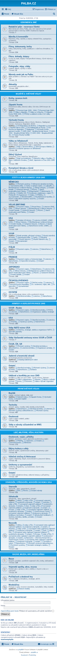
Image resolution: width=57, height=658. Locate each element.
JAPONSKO (14, 267)
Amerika (46, 502)
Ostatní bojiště (21, 399)
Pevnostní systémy (18, 545)
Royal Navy (36, 207)
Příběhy (40, 195)
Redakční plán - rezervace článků (24, 27)
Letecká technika (28, 348)
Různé (34, 189)
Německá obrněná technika (43, 184)
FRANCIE (13, 257)
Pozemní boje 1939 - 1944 (27, 110)
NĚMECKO (14, 182)
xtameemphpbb (7, 639)
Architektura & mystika (43, 197)
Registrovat (20, 597)
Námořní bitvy (22, 397)
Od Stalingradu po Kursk (36, 127)
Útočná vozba (37, 282)
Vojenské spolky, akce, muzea (23, 567)
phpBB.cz (34, 652)
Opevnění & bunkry (28, 261)
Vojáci (32, 195)
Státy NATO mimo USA (19, 328)
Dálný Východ (15, 154)
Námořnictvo (46, 249)
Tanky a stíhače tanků (34, 186)
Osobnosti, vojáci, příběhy (21, 437)
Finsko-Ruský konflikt (22, 135)
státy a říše (28, 500)
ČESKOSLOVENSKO (18, 280)
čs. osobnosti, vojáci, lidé (41, 284)
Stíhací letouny (40, 188)
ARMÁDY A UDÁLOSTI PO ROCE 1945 (28, 303)
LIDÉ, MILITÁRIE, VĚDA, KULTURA (28, 432)
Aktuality (13, 84)
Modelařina (14, 585)
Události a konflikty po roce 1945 (24, 375)
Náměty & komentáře (18, 37)
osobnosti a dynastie (24, 502)
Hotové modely (24, 589)
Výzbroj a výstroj (26, 322)
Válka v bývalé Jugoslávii (44, 381)
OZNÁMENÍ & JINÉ (29, 22)
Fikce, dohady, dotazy (19, 56)
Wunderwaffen (27, 197)
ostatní (37, 502)
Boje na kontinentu (24, 158)
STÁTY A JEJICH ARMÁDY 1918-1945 (28, 177)
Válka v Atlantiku (21, 112)
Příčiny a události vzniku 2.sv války (37, 114)
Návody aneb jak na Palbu (21, 74)
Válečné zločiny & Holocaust (22, 456)
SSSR (11, 233)
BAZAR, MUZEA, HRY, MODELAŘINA (28, 554)
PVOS (50, 310)
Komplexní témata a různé (21, 168)
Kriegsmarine (34, 191)
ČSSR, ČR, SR (15, 344)
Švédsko (33, 369)
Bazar (11, 559)
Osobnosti (13, 416)
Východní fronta (16, 120)
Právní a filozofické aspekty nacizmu (22, 198)
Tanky (35, 237)
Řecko (25, 490)
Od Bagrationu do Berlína (26, 126)
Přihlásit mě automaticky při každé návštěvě (35, 611)
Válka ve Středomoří (18, 141)
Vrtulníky (14, 322)
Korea (19, 381)
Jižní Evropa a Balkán (44, 147)
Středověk (13, 496)
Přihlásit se (6, 597)
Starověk (13, 486)
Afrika (19, 500)
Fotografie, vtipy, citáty (19, 66)
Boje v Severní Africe (25, 147)
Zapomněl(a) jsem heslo (10, 611)
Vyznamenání (22, 241)
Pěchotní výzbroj (23, 184)
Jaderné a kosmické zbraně (21, 356)
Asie (27, 506)
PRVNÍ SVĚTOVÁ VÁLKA (28, 389)
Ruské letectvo (25, 239)
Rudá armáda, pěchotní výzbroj (29, 236)
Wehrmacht (45, 191)
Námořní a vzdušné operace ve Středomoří (25, 148)
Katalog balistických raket (28, 360)
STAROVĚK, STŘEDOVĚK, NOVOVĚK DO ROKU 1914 (28, 482)
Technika (13, 405)
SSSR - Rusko (15, 308)
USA (11, 218)
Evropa (37, 534)
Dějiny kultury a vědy (18, 448)
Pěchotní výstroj (42, 410)
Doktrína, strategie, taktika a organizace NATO (34, 330)
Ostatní (41, 198)
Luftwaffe (48, 186)
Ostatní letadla (16, 224)
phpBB (20, 649)
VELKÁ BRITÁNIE (17, 204)
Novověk (13, 523)
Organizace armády (44, 348)
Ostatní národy (36, 490)
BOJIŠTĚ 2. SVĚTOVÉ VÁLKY (28, 94)
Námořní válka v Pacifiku (43, 158)
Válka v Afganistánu (24, 379)
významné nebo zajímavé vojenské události (30, 532)
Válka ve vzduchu (36, 112)
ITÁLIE (12, 247)
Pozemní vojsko (23, 207)
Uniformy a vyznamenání (20, 465)
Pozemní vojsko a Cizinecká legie (29, 259)
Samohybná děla (17, 186)
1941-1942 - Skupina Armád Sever (35, 131)
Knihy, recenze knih (18, 98)
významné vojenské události (30, 504)
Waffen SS (22, 193)
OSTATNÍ (13, 292)
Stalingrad (30, 129)
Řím (18, 490)
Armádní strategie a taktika (38, 545)
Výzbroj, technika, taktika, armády (21, 517)
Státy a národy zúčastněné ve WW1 (25, 424)
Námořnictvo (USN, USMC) (39, 226)
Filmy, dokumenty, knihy (20, 46)
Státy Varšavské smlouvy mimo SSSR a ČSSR (30, 337)
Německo (27, 442)
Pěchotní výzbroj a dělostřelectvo (21, 410)
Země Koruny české (42, 511)
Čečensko (28, 381)
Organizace (22, 195)
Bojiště (12, 393)
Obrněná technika (24, 296)
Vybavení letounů (22, 189)
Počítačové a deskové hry (21, 577)
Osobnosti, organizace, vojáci (40, 193)
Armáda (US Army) (24, 220)
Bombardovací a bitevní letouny (20, 188)
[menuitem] (8, 9)
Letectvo (35, 249)
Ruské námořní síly (40, 239)
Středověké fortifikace (43, 515)
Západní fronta (15, 104)
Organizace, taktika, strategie (43, 312)
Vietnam (38, 379)
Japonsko (29, 441)
